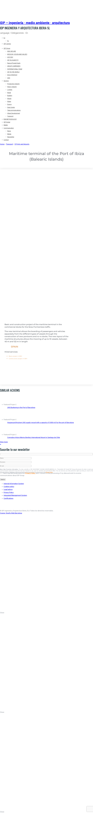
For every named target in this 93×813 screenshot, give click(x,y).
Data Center (11, 107)
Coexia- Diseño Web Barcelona (11, 513)
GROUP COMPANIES (13, 66)
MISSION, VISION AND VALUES (17, 54)
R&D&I (6, 125)
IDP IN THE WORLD (13, 72)
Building (9, 95)
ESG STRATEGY (12, 75)
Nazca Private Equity (13, 63)
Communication (9, 128)
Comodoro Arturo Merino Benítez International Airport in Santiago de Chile (33, 437)
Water (9, 101)
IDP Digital (7, 122)
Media (9, 134)
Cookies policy (9, 486)
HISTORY (10, 57)
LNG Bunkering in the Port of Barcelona (21, 407)
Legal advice (8, 489)
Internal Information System (14, 484)
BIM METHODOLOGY (10, 119)
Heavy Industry (12, 87)
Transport (10, 116)
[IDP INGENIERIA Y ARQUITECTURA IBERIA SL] (4, 8)
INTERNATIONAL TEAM (14, 69)
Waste (9, 98)
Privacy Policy (30, 473)
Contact (6, 140)
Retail (9, 93)
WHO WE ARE (11, 51)
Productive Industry (13, 84)
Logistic (9, 90)
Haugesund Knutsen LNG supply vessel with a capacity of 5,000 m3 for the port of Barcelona (40, 422)
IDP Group (7, 48)
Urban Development (13, 113)
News (9, 131)
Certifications (8, 498)
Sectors (6, 81)
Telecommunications (14, 110)
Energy (9, 104)
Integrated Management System (15, 495)
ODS (8, 78)
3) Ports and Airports (22, 144)
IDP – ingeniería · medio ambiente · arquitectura (35, 23)
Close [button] (2, 613)
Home (2, 144)
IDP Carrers (7, 44)
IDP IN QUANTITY (12, 60)
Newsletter (10, 137)
